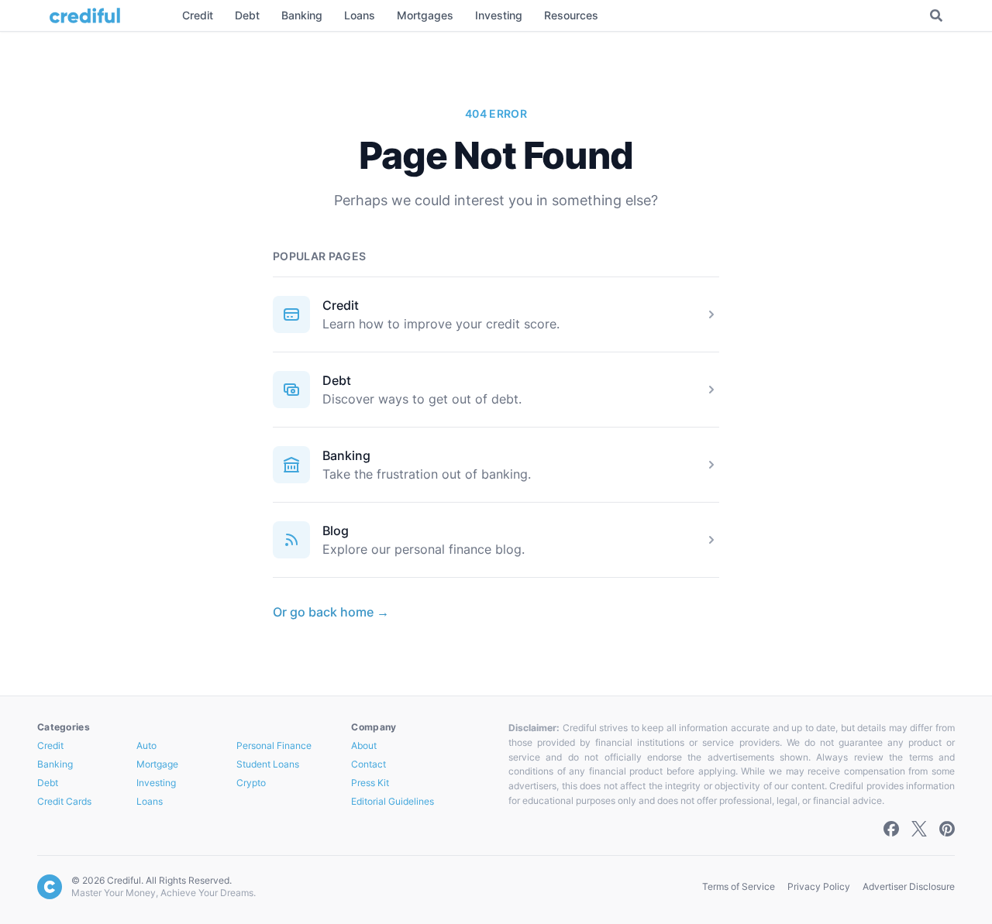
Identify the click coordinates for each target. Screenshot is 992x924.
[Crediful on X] (919, 828)
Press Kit (370, 782)
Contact (368, 764)
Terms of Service (738, 886)
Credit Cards (64, 801)
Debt (336, 380)
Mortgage (157, 764)
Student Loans (267, 764)
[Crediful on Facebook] (891, 828)
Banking (346, 455)
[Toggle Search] (936, 15)
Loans (149, 801)
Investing (156, 782)
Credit (340, 305)
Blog (335, 530)
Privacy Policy (818, 886)
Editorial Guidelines (392, 801)
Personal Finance (274, 745)
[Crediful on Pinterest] (947, 828)
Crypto (251, 782)
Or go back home (331, 612)
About (364, 745)
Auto (146, 745)
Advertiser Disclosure (909, 886)
